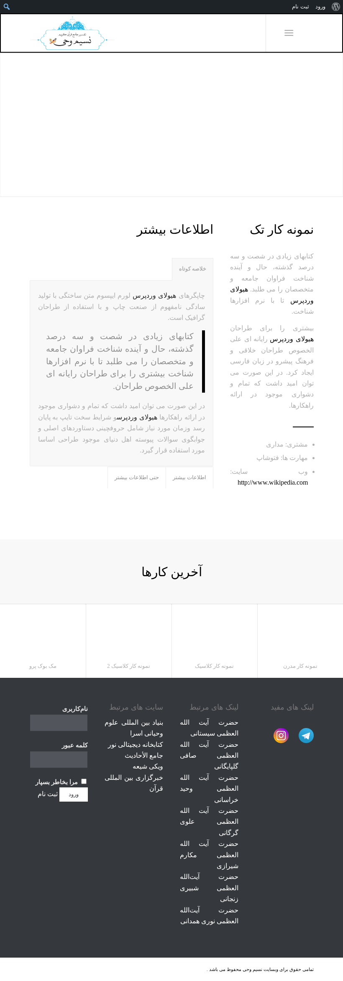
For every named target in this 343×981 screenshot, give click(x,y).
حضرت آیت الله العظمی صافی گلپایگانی (209, 755)
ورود (320, 6)
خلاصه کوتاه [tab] (192, 269)
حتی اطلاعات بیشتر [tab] (137, 477)
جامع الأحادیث (144, 755)
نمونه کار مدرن (300, 666)
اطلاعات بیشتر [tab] (189, 477)
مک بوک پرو (42, 666)
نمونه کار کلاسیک (214, 666)
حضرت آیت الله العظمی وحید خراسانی (209, 788)
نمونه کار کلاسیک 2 (128, 666)
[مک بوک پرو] (43, 629)
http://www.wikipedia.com (273, 482)
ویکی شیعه (148, 766)
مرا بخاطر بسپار (57, 782)
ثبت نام (48, 793)
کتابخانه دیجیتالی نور (135, 744)
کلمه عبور (75, 745)
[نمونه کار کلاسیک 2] (129, 629)
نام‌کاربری (75, 708)
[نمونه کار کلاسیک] (214, 629)
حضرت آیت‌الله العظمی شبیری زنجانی (209, 887)
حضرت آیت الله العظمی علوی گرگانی (209, 821)
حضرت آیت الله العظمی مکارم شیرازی (209, 854)
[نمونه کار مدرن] (300, 629)
